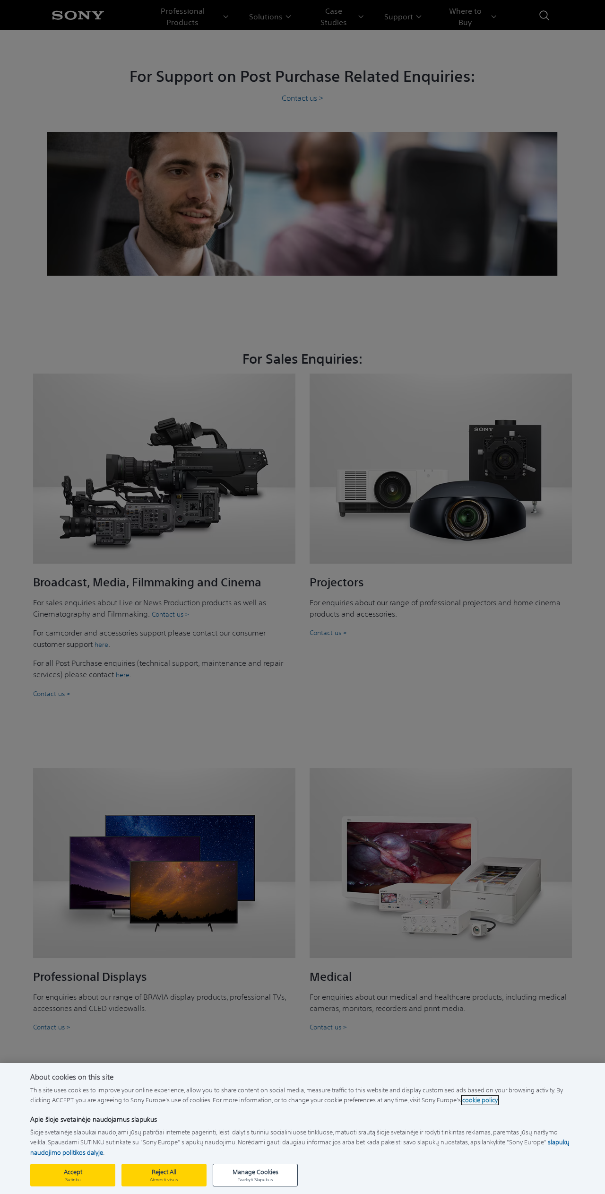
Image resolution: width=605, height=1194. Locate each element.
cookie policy (480, 1100)
